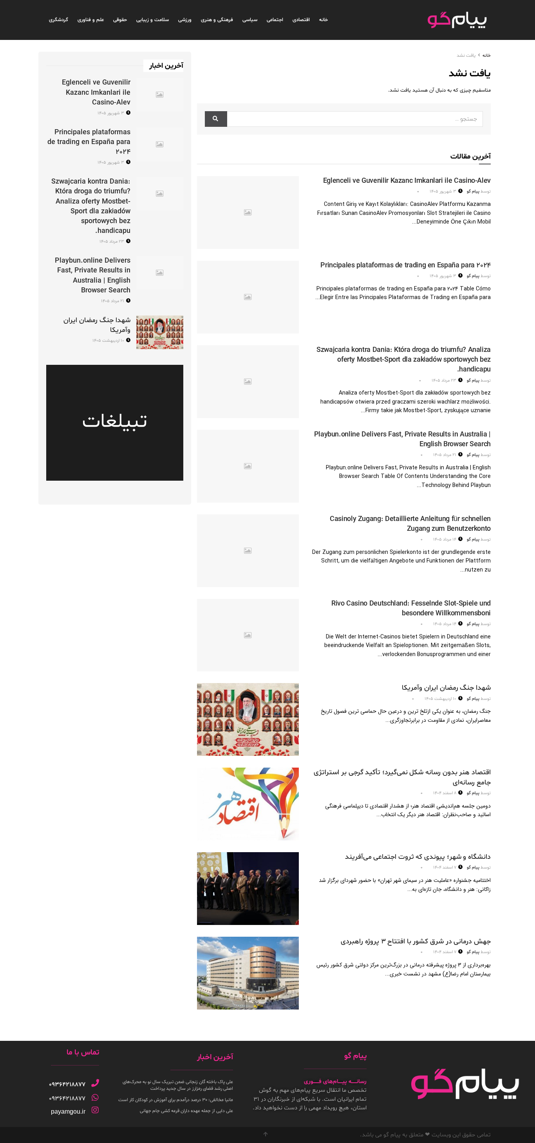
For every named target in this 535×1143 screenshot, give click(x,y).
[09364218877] (95, 1083)
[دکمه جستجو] (216, 119)
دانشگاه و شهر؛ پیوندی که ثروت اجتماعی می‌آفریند (418, 857)
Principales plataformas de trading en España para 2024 (405, 265)
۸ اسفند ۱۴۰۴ (445, 793)
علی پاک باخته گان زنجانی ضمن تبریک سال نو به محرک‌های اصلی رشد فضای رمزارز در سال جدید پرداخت (178, 1085)
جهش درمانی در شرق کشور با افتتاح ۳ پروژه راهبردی (416, 941)
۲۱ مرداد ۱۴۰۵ (445, 455)
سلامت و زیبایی (152, 19)
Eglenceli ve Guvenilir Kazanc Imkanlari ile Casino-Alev (407, 181)
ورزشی (185, 19)
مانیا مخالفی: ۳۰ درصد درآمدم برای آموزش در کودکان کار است (175, 1100)
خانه (323, 19)
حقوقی (120, 19)
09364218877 (67, 1084)
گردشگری (58, 19)
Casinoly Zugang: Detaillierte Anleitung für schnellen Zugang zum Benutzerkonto (410, 524)
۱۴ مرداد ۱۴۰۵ (445, 540)
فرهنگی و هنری (217, 19)
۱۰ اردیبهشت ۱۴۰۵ (441, 699)
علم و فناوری (91, 19)
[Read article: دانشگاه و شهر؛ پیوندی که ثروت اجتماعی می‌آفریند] (248, 888)
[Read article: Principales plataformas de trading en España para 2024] (248, 297)
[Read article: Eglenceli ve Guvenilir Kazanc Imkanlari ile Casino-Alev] (248, 212)
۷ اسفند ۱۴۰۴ (445, 868)
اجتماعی (275, 19)
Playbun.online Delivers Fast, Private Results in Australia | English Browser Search (92, 276)
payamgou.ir (68, 1111)
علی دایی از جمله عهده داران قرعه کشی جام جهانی (186, 1111)
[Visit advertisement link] (114, 423)
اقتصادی (301, 19)
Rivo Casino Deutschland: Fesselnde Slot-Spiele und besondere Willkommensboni (411, 608)
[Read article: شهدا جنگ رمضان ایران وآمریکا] (248, 719)
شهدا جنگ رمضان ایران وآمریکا (446, 688)
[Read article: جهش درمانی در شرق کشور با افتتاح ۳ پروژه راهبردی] (248, 973)
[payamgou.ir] (95, 1110)
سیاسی (249, 19)
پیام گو (473, 192)
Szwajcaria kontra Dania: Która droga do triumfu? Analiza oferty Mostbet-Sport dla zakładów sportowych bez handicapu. (403, 360)
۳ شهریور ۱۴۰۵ (443, 192)
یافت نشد (466, 55)
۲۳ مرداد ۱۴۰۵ (444, 381)
